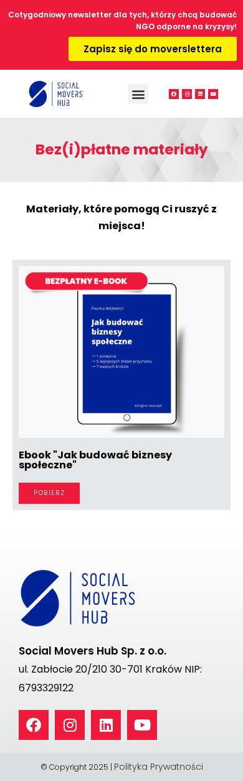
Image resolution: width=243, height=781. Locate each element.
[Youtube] (213, 94)
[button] (138, 93)
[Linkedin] (200, 94)
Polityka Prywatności (158, 766)
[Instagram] (187, 94)
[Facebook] (174, 94)
